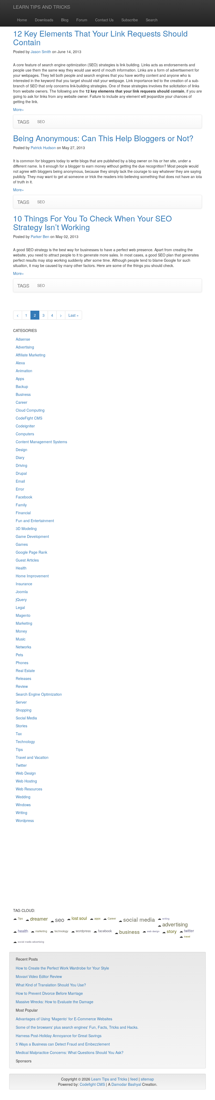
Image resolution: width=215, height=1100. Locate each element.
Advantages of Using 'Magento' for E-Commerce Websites (64, 1018)
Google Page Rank (31, 552)
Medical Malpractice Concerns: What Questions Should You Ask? (69, 1052)
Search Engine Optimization (39, 694)
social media (139, 919)
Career (21, 402)
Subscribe (129, 19)
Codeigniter (25, 425)
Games (22, 544)
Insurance (24, 583)
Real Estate (25, 670)
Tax (19, 733)
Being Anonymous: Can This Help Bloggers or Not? (103, 138)
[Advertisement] (107, 869)
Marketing (24, 623)
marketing (41, 931)
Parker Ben (40, 236)
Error (20, 489)
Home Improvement (32, 575)
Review (22, 686)
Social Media (26, 717)
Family (21, 504)
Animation (24, 370)
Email (20, 481)
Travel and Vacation (32, 757)
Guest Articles (27, 560)
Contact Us (104, 19)
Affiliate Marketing (30, 354)
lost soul (79, 918)
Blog (64, 19)
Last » (73, 315)
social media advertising (31, 941)
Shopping (23, 710)
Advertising (25, 347)
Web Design (26, 773)
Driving (21, 465)
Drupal (21, 473)
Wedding (23, 796)
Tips (19, 749)
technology (61, 931)
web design (153, 931)
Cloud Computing (30, 410)
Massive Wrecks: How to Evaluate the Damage (54, 1001)
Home (22, 19)
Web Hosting (26, 781)
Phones (22, 662)
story (172, 931)
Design (21, 449)
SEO (41, 121)
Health (21, 568)
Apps (20, 378)
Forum (81, 19)
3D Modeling (26, 528)
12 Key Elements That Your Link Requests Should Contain (100, 38)
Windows (23, 804)
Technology (25, 741)
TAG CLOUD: (24, 910)
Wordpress (25, 820)
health (23, 931)
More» (18, 109)
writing (165, 918)
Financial (23, 512)
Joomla (22, 591)
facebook (105, 930)
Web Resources (29, 788)
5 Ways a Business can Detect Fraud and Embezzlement (63, 1044)
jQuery (21, 599)
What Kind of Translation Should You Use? (51, 984)
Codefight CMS (92, 1084)
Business (23, 394)
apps (97, 918)
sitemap (147, 1079)
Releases (23, 678)
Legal (20, 607)
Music (20, 639)
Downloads (44, 19)
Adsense (23, 339)
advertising (175, 924)
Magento (23, 615)
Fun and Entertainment (35, 520)
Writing (21, 812)
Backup (22, 386)
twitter (189, 930)
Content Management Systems (41, 441)
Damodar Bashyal (126, 1084)
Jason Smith (41, 51)
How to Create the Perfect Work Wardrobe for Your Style (62, 968)
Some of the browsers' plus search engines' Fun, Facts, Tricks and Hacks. (77, 1027)
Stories (21, 725)
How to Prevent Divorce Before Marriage (49, 993)
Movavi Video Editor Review (39, 976)
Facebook (24, 496)
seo (59, 919)
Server (21, 702)
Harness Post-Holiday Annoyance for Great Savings (58, 1035)
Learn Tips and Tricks (109, 1079)
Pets (19, 654)
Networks (23, 646)
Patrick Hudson (43, 147)
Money (21, 631)
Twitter (21, 765)
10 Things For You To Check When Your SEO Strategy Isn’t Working (92, 223)
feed (134, 1079)
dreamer (39, 918)
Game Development (32, 536)
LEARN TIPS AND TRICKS (41, 6)
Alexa (20, 362)
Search (152, 19)
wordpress (83, 931)
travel (187, 936)
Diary (20, 457)
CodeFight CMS (29, 418)
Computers (25, 433)
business (129, 931)
